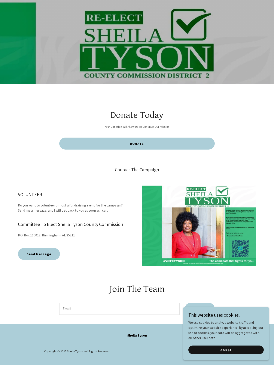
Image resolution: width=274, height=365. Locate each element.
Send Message (39, 254)
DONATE (137, 143)
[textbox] (119, 309)
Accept (225, 350)
